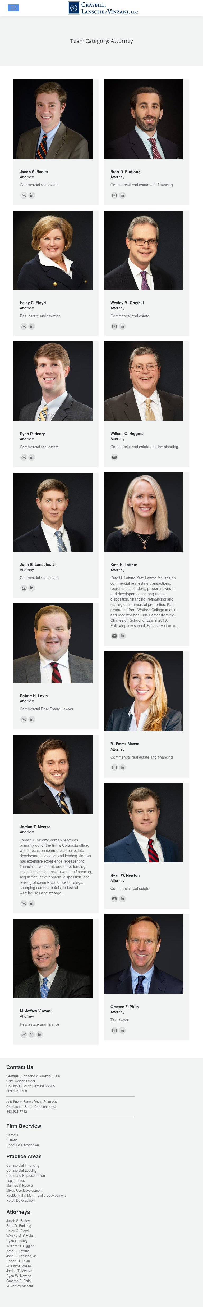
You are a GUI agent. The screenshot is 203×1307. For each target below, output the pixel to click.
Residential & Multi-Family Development (36, 1195)
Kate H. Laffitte (123, 564)
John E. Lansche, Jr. (38, 564)
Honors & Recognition (22, 1145)
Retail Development (21, 1200)
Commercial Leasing (21, 1170)
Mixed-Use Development (24, 1190)
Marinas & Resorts (20, 1185)
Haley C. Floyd (33, 302)
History (11, 1140)
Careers (12, 1135)
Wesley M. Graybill (127, 302)
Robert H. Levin (34, 695)
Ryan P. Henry (32, 433)
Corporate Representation (25, 1175)
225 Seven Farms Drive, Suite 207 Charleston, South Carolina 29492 (32, 1104)
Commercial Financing (22, 1165)
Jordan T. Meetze (35, 826)
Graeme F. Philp (124, 1006)
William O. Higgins (127, 433)
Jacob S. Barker (34, 171)
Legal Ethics (15, 1180)
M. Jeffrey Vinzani (36, 1010)
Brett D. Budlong (125, 171)
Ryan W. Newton (125, 875)
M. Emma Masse (124, 743)
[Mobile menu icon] (13, 7)
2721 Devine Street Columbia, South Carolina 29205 (30, 1083)
